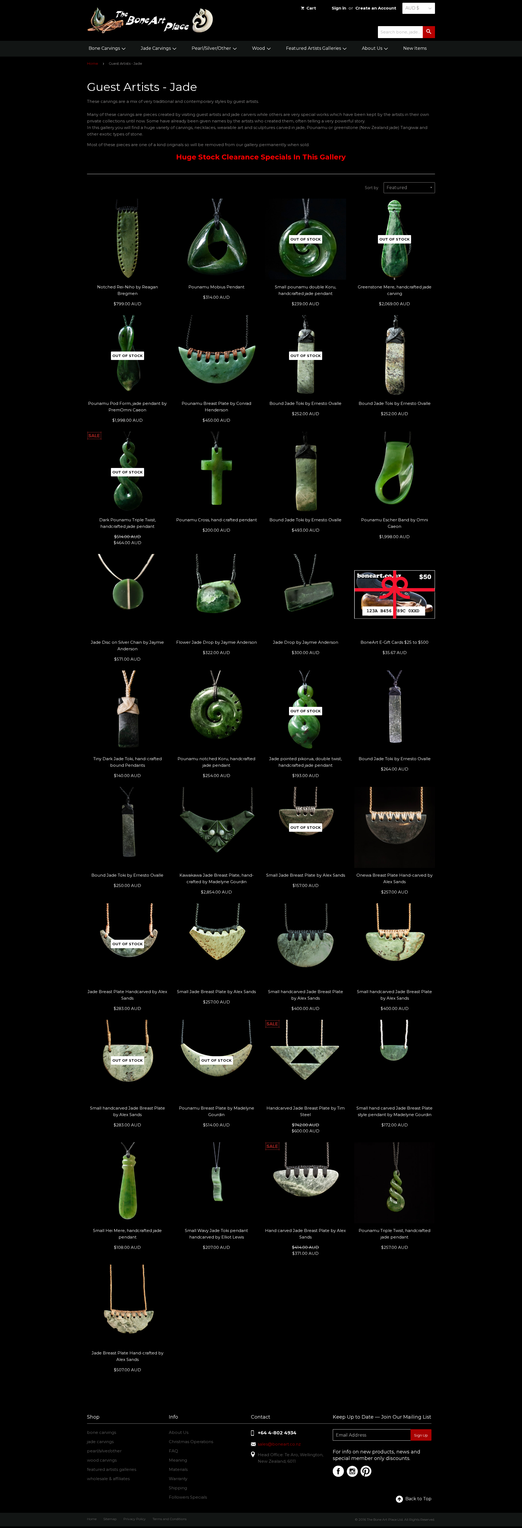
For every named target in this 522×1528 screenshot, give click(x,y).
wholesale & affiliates (108, 1478)
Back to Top (418, 1498)
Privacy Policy (134, 1519)
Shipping (178, 1487)
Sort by (371, 187)
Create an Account (375, 8)
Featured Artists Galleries (314, 48)
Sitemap (110, 1519)
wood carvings (102, 1460)
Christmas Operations (191, 1441)
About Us (372, 48)
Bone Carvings (105, 48)
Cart (311, 8)
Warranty (178, 1478)
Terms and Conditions (170, 1519)
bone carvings (101, 1432)
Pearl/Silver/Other (212, 48)
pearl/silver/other (104, 1450)
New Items (415, 48)
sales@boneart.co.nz (279, 1444)
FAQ (173, 1450)
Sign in (339, 8)
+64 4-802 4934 (277, 1432)
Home (92, 63)
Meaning (178, 1460)
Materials (178, 1469)
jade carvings (100, 1441)
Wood (259, 48)
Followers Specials (188, 1497)
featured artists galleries (111, 1469)
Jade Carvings (156, 48)
